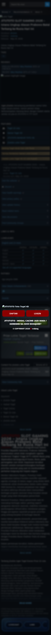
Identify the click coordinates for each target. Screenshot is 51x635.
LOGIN (37, 313)
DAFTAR (13, 313)
